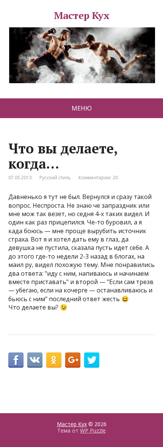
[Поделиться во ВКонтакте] (34, 360)
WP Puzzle (93, 430)
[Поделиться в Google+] (72, 360)
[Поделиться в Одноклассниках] (53, 360)
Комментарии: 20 (98, 177)
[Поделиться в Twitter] (91, 360)
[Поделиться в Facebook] (16, 360)
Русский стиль (55, 177)
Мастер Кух (82, 16)
